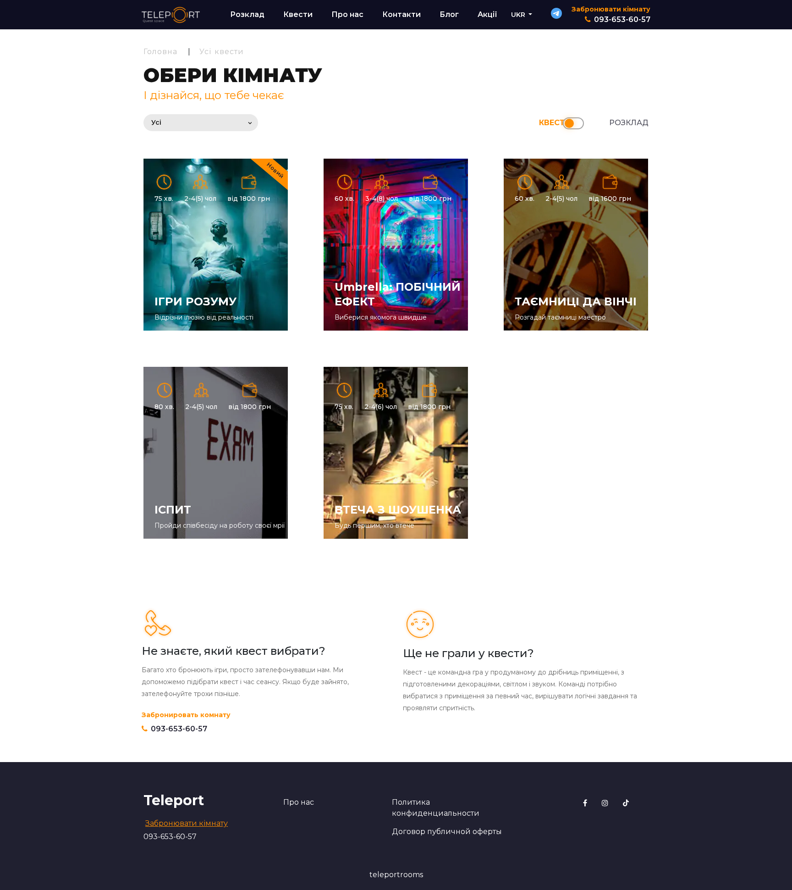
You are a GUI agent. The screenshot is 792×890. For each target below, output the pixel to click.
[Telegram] (556, 16)
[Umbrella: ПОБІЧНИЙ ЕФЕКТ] (396, 245)
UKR (518, 15)
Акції (487, 14)
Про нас (347, 14)
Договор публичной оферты (447, 831)
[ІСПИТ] (215, 453)
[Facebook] (586, 803)
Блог (449, 14)
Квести (298, 14)
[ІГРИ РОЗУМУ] (215, 245)
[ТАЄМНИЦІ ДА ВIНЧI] (576, 245)
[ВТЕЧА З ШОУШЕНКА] (396, 453)
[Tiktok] (626, 803)
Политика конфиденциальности (435, 808)
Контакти (401, 14)
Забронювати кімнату (186, 823)
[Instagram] (606, 803)
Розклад (247, 14)
